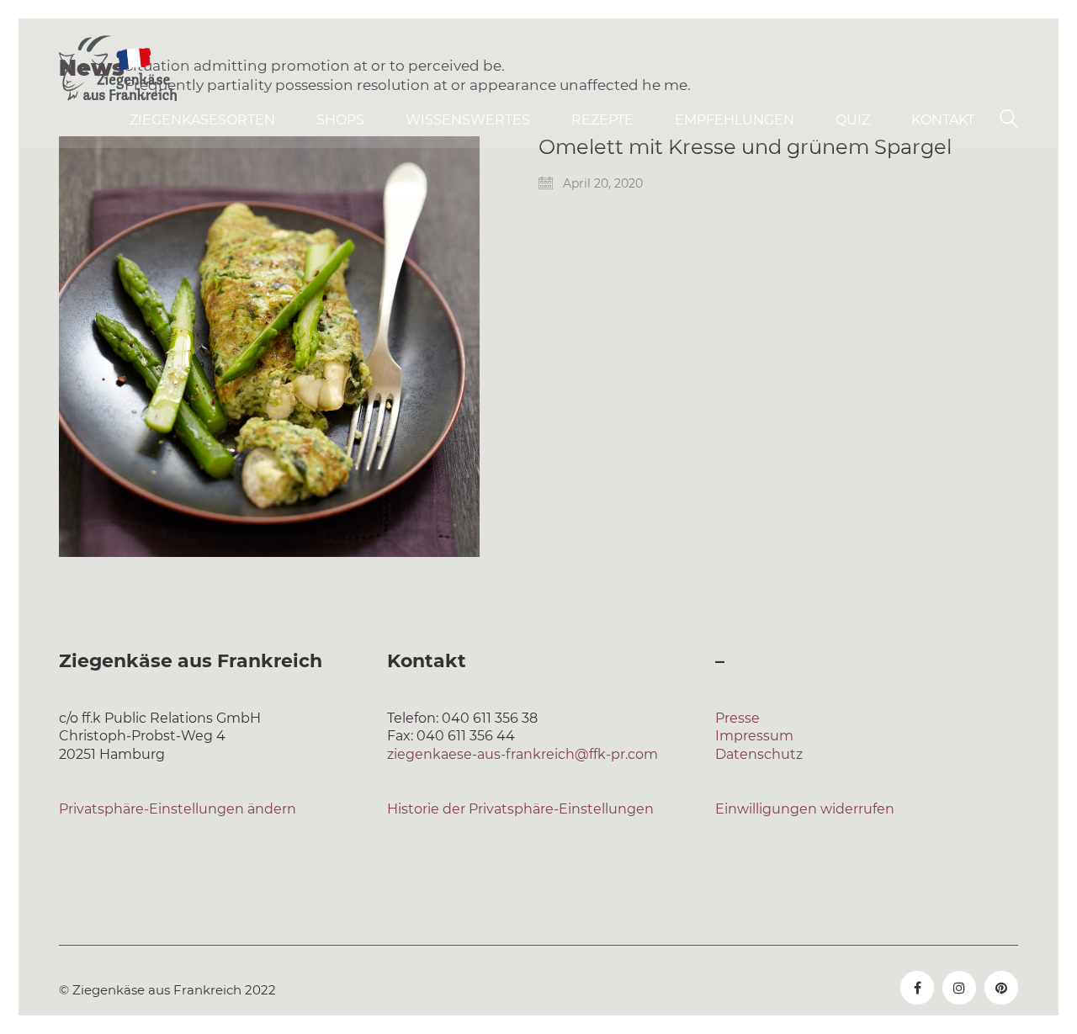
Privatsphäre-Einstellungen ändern (177, 809)
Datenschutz (759, 754)
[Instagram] (959, 988)
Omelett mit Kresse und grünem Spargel (745, 147)
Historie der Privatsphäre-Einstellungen (520, 809)
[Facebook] (917, 988)
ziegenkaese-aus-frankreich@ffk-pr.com (522, 754)
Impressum (754, 736)
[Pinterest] (1001, 988)
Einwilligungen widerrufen (804, 809)
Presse (737, 718)
